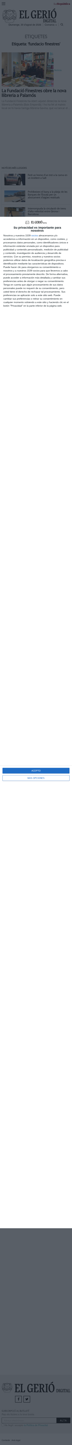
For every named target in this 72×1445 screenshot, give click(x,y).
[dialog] (36, 722)
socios (34, 235)
